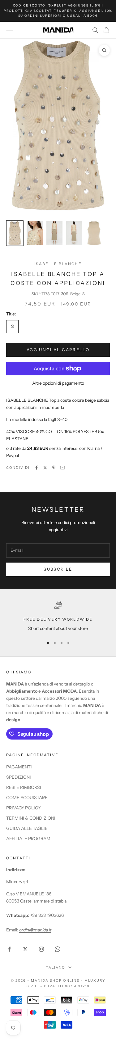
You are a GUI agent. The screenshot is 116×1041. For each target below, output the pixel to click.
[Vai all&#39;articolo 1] (15, 233)
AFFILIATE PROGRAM (28, 838)
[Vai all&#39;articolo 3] (54, 233)
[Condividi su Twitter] (45, 467)
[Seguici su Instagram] (41, 949)
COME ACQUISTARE (27, 797)
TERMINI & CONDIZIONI (30, 818)
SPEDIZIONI (18, 777)
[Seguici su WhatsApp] (57, 949)
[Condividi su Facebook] (36, 467)
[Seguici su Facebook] (9, 949)
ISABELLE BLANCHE (58, 263)
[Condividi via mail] (62, 467)
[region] (58, 616)
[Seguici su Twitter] (25, 949)
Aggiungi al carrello (58, 349)
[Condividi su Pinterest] (53, 467)
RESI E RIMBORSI (23, 787)
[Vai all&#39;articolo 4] (74, 233)
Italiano (55, 967)
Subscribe (58, 569)
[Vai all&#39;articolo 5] (94, 233)
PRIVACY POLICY (23, 808)
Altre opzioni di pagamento (58, 383)
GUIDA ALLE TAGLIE (27, 828)
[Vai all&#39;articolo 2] (34, 233)
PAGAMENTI (19, 767)
